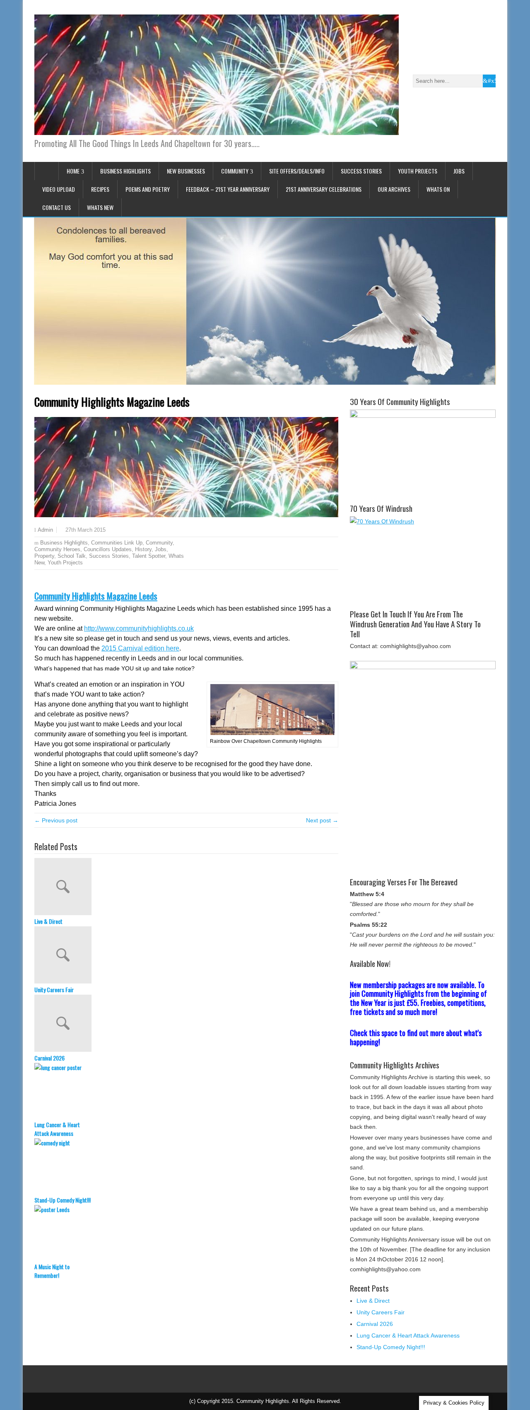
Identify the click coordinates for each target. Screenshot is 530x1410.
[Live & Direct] (186, 887)
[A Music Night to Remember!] (186, 1233)
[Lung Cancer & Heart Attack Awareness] (186, 1091)
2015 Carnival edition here (140, 648)
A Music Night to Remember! (52, 1271)
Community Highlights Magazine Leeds (95, 595)
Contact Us (56, 207)
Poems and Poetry (147, 189)
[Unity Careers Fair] (186, 955)
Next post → (322, 820)
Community (234, 170)
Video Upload (58, 189)
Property (44, 556)
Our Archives (394, 189)
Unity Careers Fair (54, 989)
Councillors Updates (108, 549)
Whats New (100, 207)
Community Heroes (57, 549)
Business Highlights (125, 170)
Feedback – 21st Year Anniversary (228, 189)
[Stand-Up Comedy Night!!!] (186, 1166)
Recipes (100, 189)
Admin (45, 530)
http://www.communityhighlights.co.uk (139, 628)
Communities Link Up (116, 543)
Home (73, 170)
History (143, 549)
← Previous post (55, 820)
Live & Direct (48, 921)
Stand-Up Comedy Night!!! (62, 1199)
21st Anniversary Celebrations (323, 189)
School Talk (72, 556)
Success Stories (361, 170)
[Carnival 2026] (186, 1024)
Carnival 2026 (49, 1057)
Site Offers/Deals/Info (297, 170)
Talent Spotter (148, 556)
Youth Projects (417, 170)
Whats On (438, 189)
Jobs (459, 170)
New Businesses (186, 170)
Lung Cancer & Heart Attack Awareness (57, 1129)
